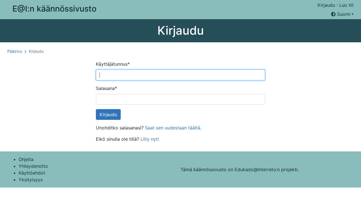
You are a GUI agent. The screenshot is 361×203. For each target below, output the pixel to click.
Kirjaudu (326, 5)
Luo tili (346, 5)
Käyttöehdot (32, 173)
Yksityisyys (31, 179)
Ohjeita (26, 159)
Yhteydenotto (33, 166)
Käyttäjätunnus (113, 64)
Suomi (343, 14)
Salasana (106, 88)
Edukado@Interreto (255, 169)
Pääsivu (14, 51)
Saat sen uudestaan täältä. (173, 128)
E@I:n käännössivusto (54, 9)
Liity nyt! (149, 139)
